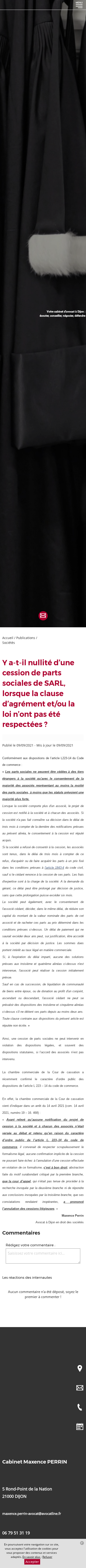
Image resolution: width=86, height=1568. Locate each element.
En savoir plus (31, 1557)
